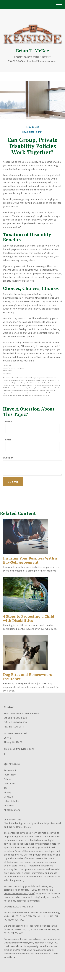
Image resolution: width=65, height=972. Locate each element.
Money (7, 792)
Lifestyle (8, 796)
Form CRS (15, 819)
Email (8, 439)
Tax (5, 787)
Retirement (10, 770)
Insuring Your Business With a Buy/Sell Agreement (30, 560)
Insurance (9, 783)
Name (8, 421)
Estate (7, 779)
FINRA (47, 942)
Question (8, 457)
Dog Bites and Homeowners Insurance (27, 676)
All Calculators (12, 809)
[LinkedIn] (5, 754)
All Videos (9, 805)
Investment (10, 774)
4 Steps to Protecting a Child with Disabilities (28, 618)
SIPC (54, 942)
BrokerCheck (23, 826)
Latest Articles (11, 801)
